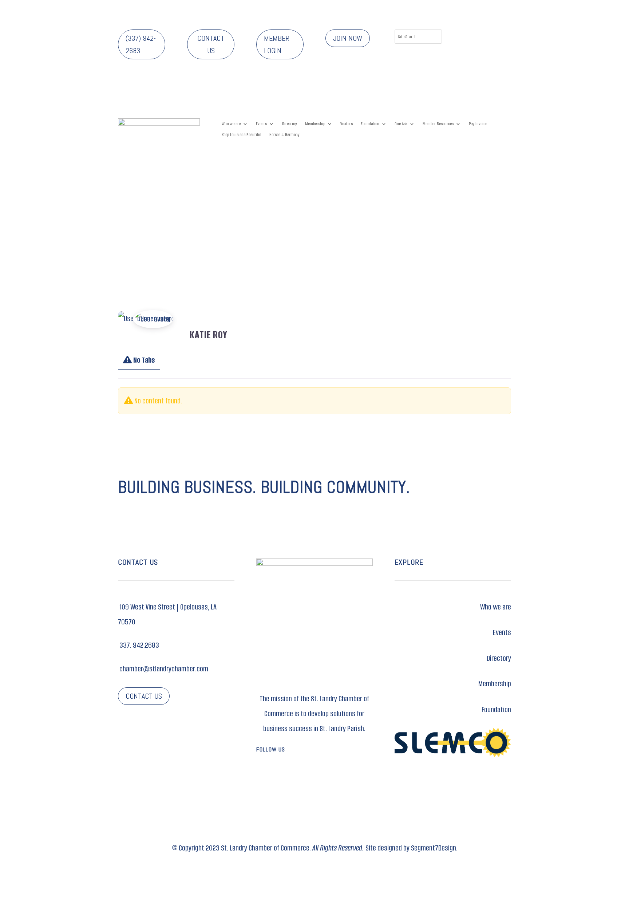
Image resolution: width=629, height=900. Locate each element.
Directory (289, 124)
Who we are (231, 124)
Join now (347, 38)
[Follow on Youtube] (336, 773)
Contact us (210, 44)
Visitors (346, 124)
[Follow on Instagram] (484, 35)
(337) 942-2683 (141, 44)
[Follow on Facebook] (469, 35)
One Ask (401, 124)
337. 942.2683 (138, 645)
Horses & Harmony (284, 135)
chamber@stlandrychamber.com (163, 668)
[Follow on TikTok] (469, 50)
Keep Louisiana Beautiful (241, 135)
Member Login (276, 44)
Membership (315, 124)
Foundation (370, 124)
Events (261, 124)
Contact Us (144, 696)
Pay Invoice (478, 124)
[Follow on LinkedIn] (498, 35)
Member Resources (438, 124)
